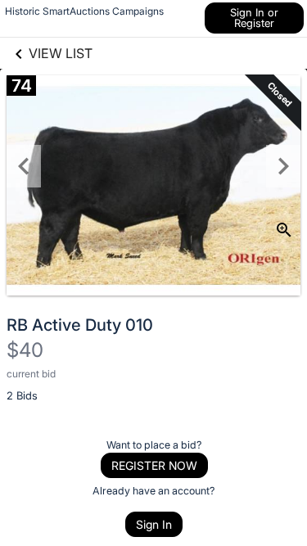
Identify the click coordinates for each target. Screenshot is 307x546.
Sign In (154, 524)
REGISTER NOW (154, 465)
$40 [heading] (25, 350)
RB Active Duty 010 (80, 325)
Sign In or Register (254, 17)
